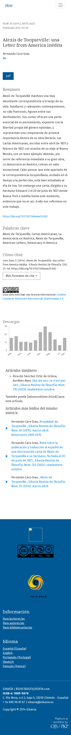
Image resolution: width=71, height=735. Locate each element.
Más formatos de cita (20, 276)
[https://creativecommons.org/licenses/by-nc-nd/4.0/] (35, 551)
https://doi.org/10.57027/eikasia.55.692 (25, 216)
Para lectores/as (14, 618)
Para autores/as (13, 623)
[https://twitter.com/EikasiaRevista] (35, 535)
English (8, 653)
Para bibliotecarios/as (17, 627)
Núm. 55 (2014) (12, 23)
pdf (8, 76)
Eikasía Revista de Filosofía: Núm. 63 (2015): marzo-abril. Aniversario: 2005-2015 (38, 430)
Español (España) (14, 648)
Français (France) (14, 666)
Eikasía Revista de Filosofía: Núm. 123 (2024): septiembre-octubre (37, 465)
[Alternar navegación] (60, 5)
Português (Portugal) (17, 657)
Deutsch (8, 662)
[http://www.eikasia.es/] (35, 586)
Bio (4, 58)
